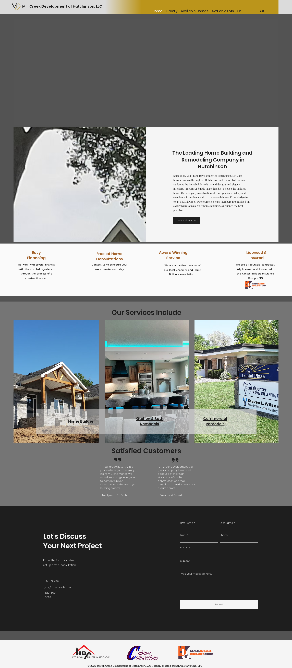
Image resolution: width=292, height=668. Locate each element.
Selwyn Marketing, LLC (188, 666)
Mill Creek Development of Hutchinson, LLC (62, 6)
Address (185, 547)
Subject (185, 561)
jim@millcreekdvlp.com (59, 587)
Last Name (226, 523)
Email (183, 535)
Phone (224, 535)
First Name (186, 523)
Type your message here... (196, 573)
